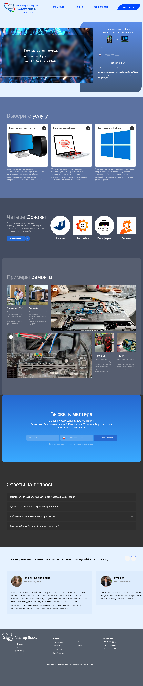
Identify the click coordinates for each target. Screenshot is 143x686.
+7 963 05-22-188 (109, 649)
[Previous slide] (127, 558)
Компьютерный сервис (27, 5)
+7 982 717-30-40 (109, 645)
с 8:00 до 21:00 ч (27, 12)
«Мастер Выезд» (27, 9)
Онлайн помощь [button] (59, 653)
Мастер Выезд (26, 638)
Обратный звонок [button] (84, 642)
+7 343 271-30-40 (43, 61)
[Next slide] (133, 558)
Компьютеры (58, 642)
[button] (25, 238)
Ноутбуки (56, 645)
